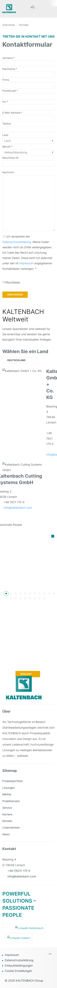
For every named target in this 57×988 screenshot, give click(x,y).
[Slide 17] (30, 598)
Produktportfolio (12, 781)
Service (7, 807)
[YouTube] (6, 925)
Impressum (26, 263)
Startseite (8, 24)
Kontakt (24, 24)
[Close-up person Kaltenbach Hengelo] (49, 593)
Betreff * (7, 146)
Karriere (7, 814)
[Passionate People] (1, 593)
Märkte (6, 794)
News (6, 834)
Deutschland (16, 360)
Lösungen (8, 787)
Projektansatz (11, 801)
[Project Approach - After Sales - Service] (44, 598)
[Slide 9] (39, 593)
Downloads (26, 666)
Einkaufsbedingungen (19, 965)
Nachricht (8, 172)
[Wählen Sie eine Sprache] (33, 7)
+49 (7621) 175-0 (18, 870)
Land (5, 135)
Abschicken (15, 294)
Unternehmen (11, 827)
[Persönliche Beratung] (11, 598)
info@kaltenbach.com (17, 507)
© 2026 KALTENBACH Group (24, 980)
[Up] (50, 967)
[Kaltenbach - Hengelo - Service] (54, 593)
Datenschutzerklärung (16, 242)
